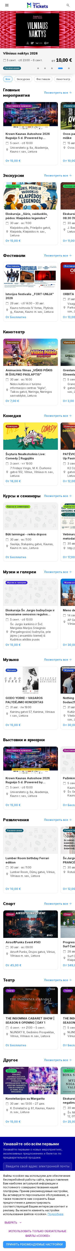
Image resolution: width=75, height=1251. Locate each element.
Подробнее (55, 1214)
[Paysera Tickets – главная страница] (37, 5)
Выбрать (13, 1222)
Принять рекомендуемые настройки (34, 1244)
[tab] (38, 68)
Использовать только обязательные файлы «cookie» (37, 1234)
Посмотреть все (58, 93)
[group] (37, 29)
